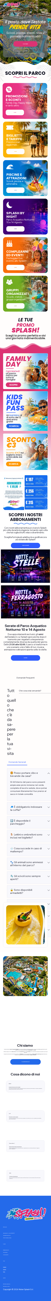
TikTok (4, 1271)
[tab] (17, 762)
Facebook (4, 1269)
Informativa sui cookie (6, 1286)
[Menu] (46, 5)
